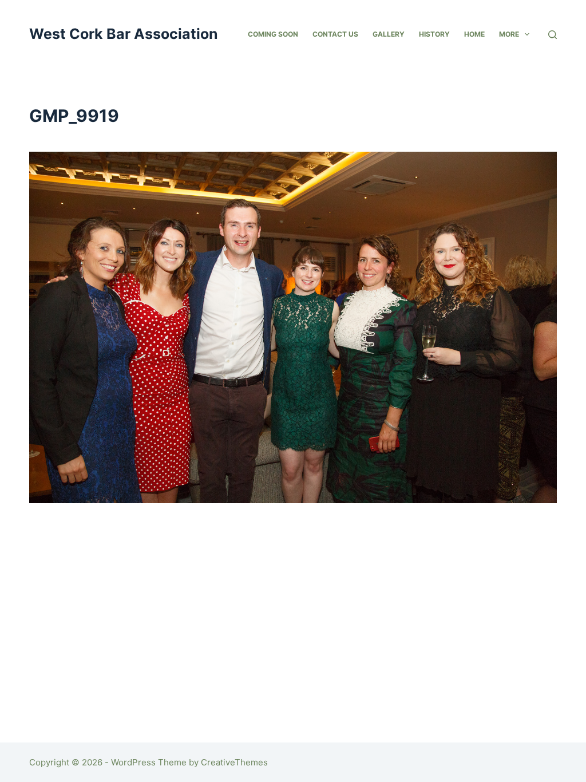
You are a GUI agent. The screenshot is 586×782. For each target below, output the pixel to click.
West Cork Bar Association (123, 33)
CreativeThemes (234, 762)
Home (474, 34)
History (434, 34)
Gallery (389, 34)
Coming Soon (273, 34)
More (509, 34)
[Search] (552, 34)
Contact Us (335, 34)
